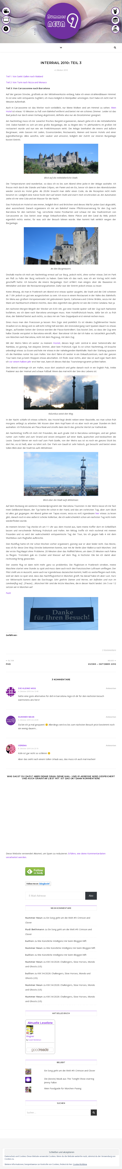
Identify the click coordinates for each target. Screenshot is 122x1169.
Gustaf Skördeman (34, 1040)
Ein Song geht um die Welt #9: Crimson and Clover (69, 1070)
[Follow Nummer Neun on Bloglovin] (61, 884)
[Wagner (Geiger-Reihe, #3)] (40, 1031)
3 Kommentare (109, 650)
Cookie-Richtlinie (80, 1164)
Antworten (111, 688)
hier (97, 513)
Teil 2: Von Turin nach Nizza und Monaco (26, 82)
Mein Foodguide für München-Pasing (62, 1088)
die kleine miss (27, 688)
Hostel (56, 342)
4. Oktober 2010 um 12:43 (28, 691)
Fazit (8, 592)
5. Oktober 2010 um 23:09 (28, 720)
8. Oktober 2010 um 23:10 (28, 748)
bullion (29, 941)
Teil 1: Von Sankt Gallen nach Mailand (24, 76)
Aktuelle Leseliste (40, 1023)
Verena (22, 745)
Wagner (30, 1036)
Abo (91, 895)
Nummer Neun (26, 717)
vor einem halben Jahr (20, 361)
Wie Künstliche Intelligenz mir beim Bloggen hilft (61, 940)
